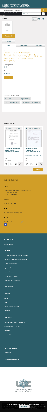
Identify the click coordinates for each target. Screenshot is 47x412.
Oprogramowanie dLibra (12, 326)
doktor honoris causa (12, 102)
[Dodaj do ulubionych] (38, 19)
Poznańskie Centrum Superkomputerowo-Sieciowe (25, 409)
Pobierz (9, 41)
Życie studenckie (9, 268)
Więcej (38, 169)
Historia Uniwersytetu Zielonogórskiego (16, 255)
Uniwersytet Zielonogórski (31, 102)
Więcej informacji (34, 404)
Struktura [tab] (38, 45)
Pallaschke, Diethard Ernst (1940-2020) (17, 99)
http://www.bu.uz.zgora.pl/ (12, 222)
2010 (5, 67)
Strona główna (8, 244)
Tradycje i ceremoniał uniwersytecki (15, 259)
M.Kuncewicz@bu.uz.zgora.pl (13, 213)
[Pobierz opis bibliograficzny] (11, 164)
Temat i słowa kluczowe (11, 306)
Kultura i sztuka (9, 272)
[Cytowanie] (42, 19)
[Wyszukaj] (44, 10)
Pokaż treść (8, 36)
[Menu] (44, 1)
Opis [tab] (8, 45)
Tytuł (6, 302)
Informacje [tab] (23, 45)
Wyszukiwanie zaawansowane (32, 14)
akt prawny (7, 73)
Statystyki (7, 331)
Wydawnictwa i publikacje (12, 280)
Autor (6, 298)
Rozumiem (24, 407)
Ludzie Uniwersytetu (10, 264)
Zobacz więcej (8, 287)
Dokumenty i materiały (11, 276)
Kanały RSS (7, 335)
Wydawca (7, 311)
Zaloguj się (7, 352)
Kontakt (6, 339)
